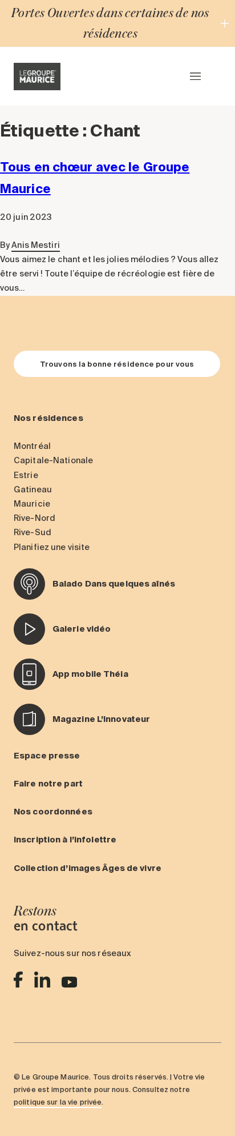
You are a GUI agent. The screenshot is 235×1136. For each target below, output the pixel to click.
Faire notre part (48, 783)
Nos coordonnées (53, 811)
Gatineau (33, 489)
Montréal (32, 446)
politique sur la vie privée (58, 1102)
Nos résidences (48, 418)
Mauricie (32, 503)
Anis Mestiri (35, 245)
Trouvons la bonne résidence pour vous (117, 364)
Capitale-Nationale (53, 460)
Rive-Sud (32, 532)
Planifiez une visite (52, 547)
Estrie (26, 475)
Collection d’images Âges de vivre (87, 868)
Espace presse (47, 755)
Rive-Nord (34, 518)
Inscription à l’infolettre (65, 839)
